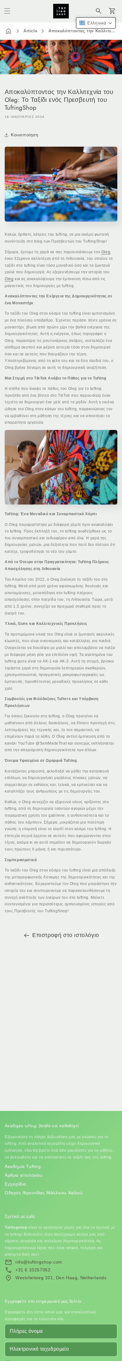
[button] (7, 11)
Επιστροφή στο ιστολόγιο (65, 935)
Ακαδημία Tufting (23, 1166)
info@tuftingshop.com (38, 1261)
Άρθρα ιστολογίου (24, 1175)
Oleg (105, 252)
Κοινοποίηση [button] (24, 134)
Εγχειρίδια (15, 1183)
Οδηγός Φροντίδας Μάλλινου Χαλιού (44, 1192)
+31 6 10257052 (32, 1269)
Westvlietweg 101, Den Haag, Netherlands (60, 1277)
